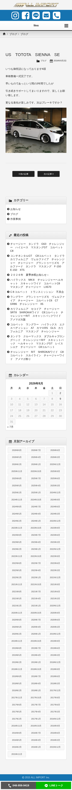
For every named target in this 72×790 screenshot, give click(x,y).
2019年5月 (17, 655)
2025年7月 (36, 478)
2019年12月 (55, 634)
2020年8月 (17, 620)
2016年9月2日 (60, 61)
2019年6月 (55, 648)
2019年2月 (17, 662)
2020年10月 (36, 613)
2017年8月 (17, 705)
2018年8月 (17, 676)
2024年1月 (36, 521)
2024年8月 (17, 506)
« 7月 (10, 426)
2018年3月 (55, 683)
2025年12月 (55, 464)
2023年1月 (36, 549)
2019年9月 (55, 641)
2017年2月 (17, 719)
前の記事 (24, 174)
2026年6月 (55, 450)
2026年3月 (55, 457)
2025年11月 (16, 471)
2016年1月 (36, 747)
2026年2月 (17, 464)
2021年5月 (17, 598)
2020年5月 (17, 627)
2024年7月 (36, 506)
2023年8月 (17, 535)
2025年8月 (17, 478)
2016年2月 (17, 747)
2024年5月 (17, 514)
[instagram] (15, 15)
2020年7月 (36, 620)
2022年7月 (36, 563)
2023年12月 (55, 521)
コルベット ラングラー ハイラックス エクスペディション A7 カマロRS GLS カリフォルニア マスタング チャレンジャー (37, 328)
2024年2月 (17, 521)
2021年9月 (55, 584)
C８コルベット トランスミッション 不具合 (37, 291)
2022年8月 (17, 563)
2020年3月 (55, 627)
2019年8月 (17, 648)
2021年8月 (17, 591)
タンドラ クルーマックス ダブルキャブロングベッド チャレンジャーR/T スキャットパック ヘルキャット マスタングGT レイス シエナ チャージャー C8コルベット (37, 341)
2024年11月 (16, 500)
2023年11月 (16, 528)
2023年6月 (55, 535)
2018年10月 (36, 669)
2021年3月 (55, 598)
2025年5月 (17, 485)
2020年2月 (17, 634)
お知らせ (15, 209)
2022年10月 (36, 556)
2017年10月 (36, 697)
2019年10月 (36, 641)
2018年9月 (55, 669)
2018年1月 (36, 690)
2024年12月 (55, 492)
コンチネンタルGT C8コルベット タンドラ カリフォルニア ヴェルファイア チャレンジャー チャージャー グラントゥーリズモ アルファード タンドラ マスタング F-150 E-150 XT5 (37, 262)
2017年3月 (55, 712)
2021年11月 (16, 584)
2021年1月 (36, 606)
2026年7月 (36, 450)
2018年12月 (55, 662)
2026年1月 (36, 464)
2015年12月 (55, 747)
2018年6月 (55, 676)
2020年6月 (55, 620)
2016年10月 (36, 726)
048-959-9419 (21, 785)
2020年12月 (55, 606)
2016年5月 (17, 740)
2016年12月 (55, 719)
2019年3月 (55, 655)
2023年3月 (55, 542)
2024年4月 (36, 514)
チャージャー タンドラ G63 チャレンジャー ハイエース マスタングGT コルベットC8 (37, 247)
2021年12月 (55, 577)
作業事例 (15, 219)
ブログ (13, 34)
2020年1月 (36, 634)
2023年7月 (36, 535)
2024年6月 (55, 506)
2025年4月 (36, 485)
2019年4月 (36, 655)
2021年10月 (36, 584)
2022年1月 (36, 577)
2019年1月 (36, 662)
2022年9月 (55, 556)
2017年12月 (55, 690)
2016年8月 (17, 733)
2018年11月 (16, 669)
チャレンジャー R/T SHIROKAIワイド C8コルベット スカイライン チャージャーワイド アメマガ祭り (37, 355)
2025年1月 (36, 492)
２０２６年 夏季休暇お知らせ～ (29, 274)
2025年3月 (55, 485)
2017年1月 (36, 719)
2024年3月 (55, 514)
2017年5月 (17, 712)
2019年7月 (36, 648)
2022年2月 (17, 577)
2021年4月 (36, 598)
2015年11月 (16, 754)
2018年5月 (17, 683)
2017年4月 (36, 712)
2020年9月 (55, 613)
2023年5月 (17, 542)
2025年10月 (36, 471)
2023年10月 (36, 528)
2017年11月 (16, 697)
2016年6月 (55, 733)
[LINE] (36, 15)
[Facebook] (25, 15)
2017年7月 (36, 705)
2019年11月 (16, 641)
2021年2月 (17, 606)
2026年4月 (36, 457)
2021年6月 (55, 591)
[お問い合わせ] (46, 15)
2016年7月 (36, 733)
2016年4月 (36, 740)
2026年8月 (17, 450)
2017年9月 (55, 697)
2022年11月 (16, 556)
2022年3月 (55, 570)
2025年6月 (55, 478)
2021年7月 (36, 591)
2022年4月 (36, 570)
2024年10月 (36, 500)
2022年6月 (55, 563)
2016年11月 (16, 726)
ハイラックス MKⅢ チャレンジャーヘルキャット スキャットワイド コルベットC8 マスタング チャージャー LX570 (36, 283)
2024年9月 (55, 500)
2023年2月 (17, 549)
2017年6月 (55, 705)
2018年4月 (36, 683)
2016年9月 (55, 726)
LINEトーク (56, 785)
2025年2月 (17, 492)
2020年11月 (16, 613)
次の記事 (48, 174)
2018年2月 (17, 690)
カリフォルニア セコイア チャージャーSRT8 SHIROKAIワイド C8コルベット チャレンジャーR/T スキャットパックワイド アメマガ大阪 (37, 314)
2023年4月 (36, 542)
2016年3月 (55, 740)
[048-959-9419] (56, 15)
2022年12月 (55, 549)
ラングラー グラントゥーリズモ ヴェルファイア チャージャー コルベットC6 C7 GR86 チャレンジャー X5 (37, 300)
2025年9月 (55, 471)
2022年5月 (17, 570)
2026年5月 (17, 457)
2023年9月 (55, 528)
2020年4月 (36, 627)
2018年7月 (36, 676)
